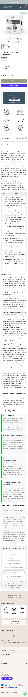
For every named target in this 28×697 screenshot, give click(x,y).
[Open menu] (2, 6)
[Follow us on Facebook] (2, 675)
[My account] (20, 7)
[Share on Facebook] (17, 138)
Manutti (3, 60)
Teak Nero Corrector (14, 563)
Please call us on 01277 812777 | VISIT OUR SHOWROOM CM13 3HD (14, 2)
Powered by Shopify (5, 693)
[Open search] (18, 7)
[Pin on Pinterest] (20, 138)
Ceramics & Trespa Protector (14, 576)
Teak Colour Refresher (14, 558)
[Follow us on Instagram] (5, 675)
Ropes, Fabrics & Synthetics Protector (14, 567)
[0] (24, 6)
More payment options (14, 88)
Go (18, 41)
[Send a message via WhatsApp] (25, 694)
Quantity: (3, 75)
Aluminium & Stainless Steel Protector (14, 572)
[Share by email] (26, 138)
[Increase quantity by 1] (16, 75)
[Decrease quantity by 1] (8, 75)
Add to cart (14, 80)
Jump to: (10, 41)
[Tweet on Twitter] (23, 138)
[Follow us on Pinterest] (8, 675)
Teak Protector (14, 554)
